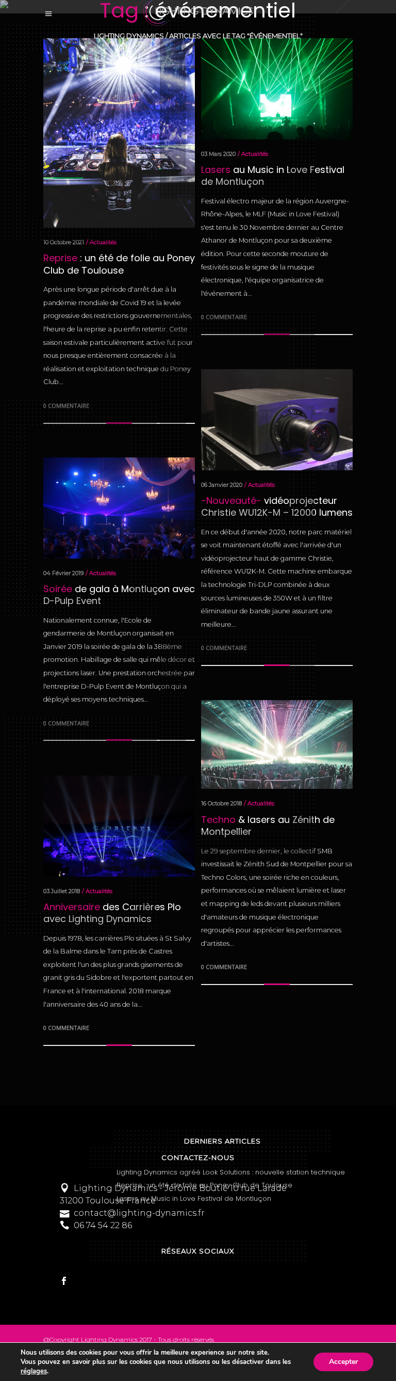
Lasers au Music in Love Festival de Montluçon (194, 1198)
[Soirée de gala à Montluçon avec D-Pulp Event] (119, 508)
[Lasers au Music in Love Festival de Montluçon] (277, 88)
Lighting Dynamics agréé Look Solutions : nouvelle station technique (231, 1172)
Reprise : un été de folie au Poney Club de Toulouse (204, 1185)
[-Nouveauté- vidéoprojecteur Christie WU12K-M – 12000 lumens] (277, 419)
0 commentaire (224, 967)
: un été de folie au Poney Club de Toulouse (119, 263)
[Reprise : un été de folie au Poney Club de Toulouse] (119, 133)
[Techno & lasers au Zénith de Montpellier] (277, 744)
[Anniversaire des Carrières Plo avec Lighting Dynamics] (119, 826)
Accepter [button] (343, 1362)
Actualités (103, 242)
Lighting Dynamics (129, 36)
